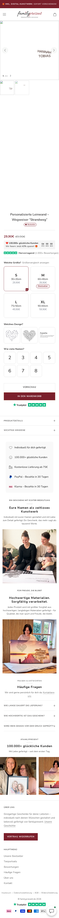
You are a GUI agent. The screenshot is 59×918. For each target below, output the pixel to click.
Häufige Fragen (12, 872)
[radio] (12, 335)
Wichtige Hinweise (14, 430)
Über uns (8, 877)
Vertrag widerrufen (20, 836)
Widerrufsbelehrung (49, 893)
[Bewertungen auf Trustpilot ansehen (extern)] (29, 904)
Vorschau (29, 387)
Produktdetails (13, 420)
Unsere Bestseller (13, 856)
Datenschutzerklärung (23, 893)
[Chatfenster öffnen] (51, 911)
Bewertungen (11, 867)
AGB (37, 893)
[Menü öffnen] (4, 14)
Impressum (6, 893)
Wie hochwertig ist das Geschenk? (24, 715)
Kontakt (8, 883)
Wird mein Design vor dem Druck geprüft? (28, 726)
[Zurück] (5, 50)
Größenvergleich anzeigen (35, 262)
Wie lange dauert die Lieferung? (23, 705)
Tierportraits (10, 861)
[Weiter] (54, 50)
